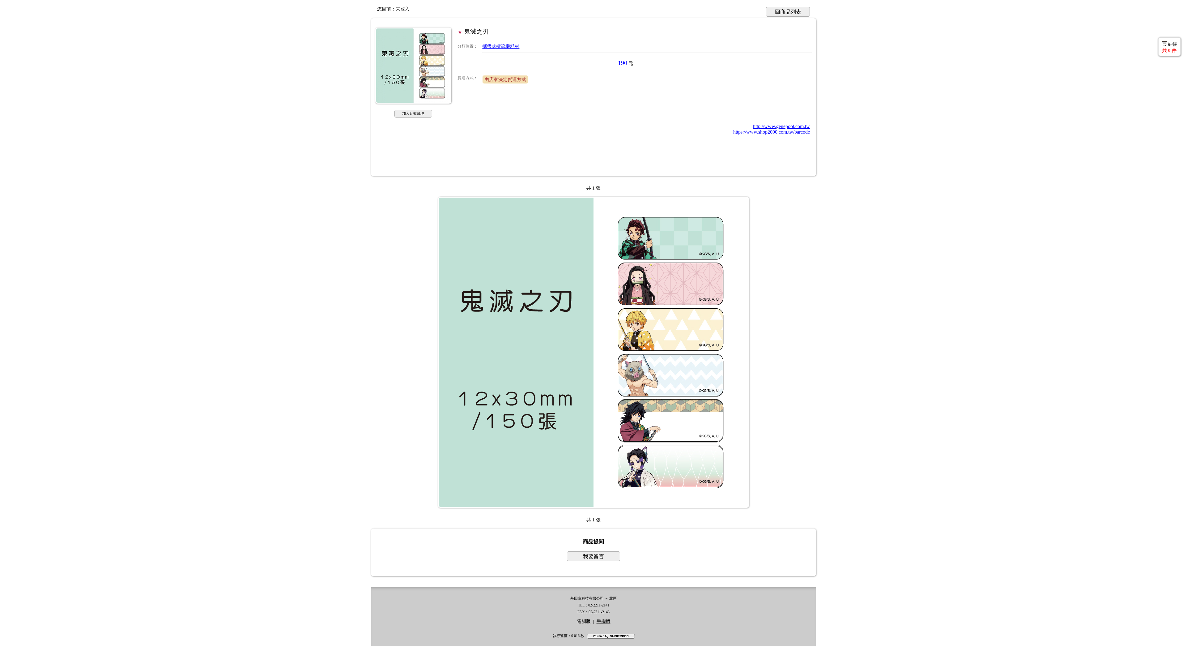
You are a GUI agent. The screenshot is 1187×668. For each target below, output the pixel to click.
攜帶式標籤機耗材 (500, 46)
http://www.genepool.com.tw (781, 126)
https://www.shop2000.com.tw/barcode (771, 132)
